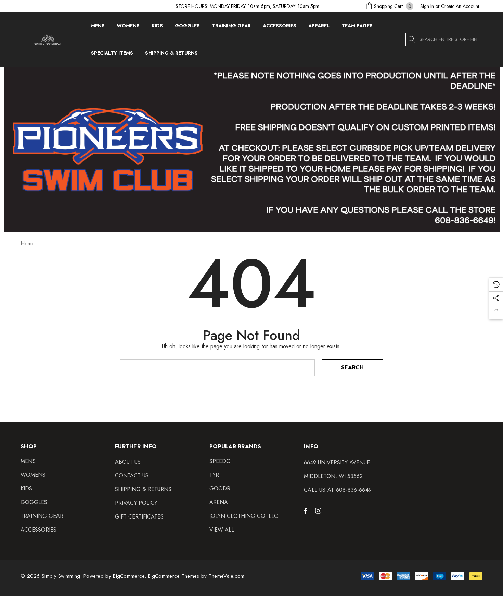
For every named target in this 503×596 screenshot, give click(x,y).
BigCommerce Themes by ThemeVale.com (196, 576)
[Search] (412, 39)
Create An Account (460, 6)
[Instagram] (319, 510)
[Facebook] (305, 510)
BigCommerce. (130, 576)
